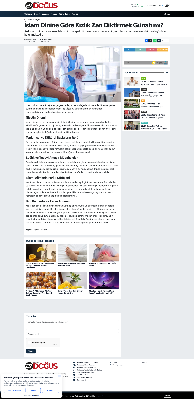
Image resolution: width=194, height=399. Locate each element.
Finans (54, 14)
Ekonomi (144, 123)
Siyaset (37, 14)
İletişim (144, 362)
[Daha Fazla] (159, 41)
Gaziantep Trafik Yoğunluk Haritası (90, 370)
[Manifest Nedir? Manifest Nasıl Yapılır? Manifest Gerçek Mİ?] (104, 280)
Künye (114, 362)
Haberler (28, 20)
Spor (142, 100)
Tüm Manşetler (82, 375)
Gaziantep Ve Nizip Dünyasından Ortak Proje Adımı (154, 127)
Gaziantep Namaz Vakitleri (86, 367)
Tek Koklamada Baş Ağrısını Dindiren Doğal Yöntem (154, 83)
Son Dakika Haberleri (84, 377)
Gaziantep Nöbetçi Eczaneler (87, 362)
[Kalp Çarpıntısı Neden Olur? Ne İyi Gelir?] (104, 253)
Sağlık (143, 78)
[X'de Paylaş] (150, 41)
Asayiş (75, 14)
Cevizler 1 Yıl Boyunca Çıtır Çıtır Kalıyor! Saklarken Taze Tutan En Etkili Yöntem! (39, 293)
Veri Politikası (117, 365)
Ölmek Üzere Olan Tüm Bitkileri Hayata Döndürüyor (70, 292)
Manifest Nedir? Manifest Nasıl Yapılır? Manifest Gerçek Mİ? (101, 292)
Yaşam (37, 20)
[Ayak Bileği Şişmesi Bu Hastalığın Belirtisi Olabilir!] (72, 253)
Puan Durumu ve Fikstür (85, 372)
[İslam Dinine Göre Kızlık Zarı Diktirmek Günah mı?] (72, 74)
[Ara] (165, 14)
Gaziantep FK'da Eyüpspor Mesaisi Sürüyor (152, 105)
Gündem (28, 14)
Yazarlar (45, 14)
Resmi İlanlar (64, 14)
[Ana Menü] (168, 14)
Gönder (31, 351)
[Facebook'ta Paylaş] (146, 41)
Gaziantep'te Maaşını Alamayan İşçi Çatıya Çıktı (152, 94)
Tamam (167, 396)
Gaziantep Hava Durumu (86, 365)
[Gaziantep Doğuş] (41, 5)
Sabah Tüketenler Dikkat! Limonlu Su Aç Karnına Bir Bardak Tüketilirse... (40, 265)
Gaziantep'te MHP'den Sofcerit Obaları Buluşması (153, 116)
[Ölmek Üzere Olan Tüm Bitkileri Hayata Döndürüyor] (72, 280)
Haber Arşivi (81, 380)
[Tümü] (167, 72)
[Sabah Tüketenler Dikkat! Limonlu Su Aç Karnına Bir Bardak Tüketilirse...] (41, 253)
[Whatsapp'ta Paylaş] (155, 41)
